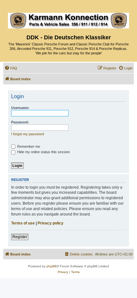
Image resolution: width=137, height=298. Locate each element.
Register (19, 237)
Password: (20, 122)
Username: (20, 108)
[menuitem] (10, 68)
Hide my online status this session (43, 152)
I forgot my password (27, 134)
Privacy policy (50, 223)
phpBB (52, 266)
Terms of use (23, 223)
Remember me (28, 146)
